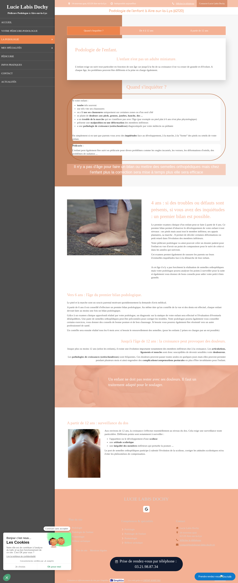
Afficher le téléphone (185, 3)
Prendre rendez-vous (209, 576)
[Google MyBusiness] (146, 509)
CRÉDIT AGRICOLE (152, 580)
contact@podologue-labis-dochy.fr (197, 544)
